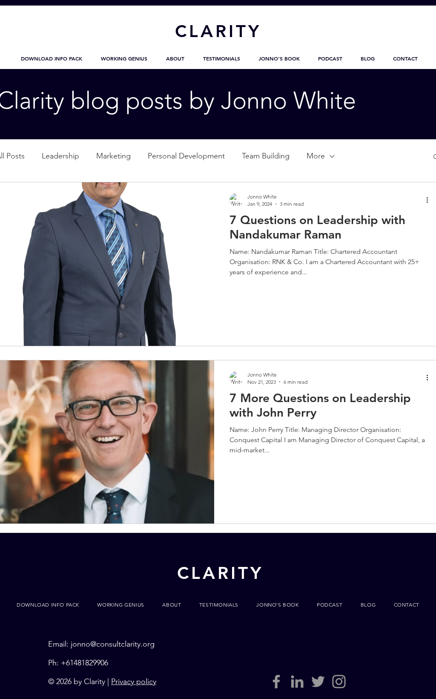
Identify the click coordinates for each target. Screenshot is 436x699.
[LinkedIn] (297, 681)
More (316, 156)
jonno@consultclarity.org (113, 644)
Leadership (60, 156)
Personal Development (186, 156)
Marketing (113, 156)
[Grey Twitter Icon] (318, 681)
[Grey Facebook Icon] (276, 681)
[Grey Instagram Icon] (339, 681)
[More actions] (430, 200)
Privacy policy (133, 681)
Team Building (266, 156)
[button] (51, 58)
